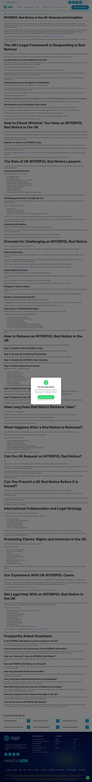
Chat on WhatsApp (47, 397)
